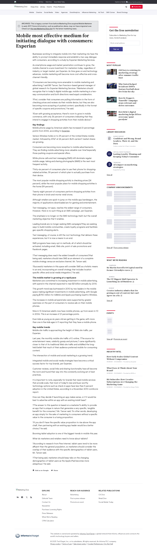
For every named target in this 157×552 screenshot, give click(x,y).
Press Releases (59, 7)
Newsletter (46, 506)
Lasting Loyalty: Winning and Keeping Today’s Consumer (127, 155)
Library (42, 7)
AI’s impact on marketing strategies (125, 165)
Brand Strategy (122, 12)
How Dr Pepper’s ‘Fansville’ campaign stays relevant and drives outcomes (128, 102)
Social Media (48, 12)
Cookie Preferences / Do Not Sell (100, 544)
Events (49, 7)
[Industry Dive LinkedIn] (17, 497)
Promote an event (120, 339)
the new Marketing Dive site (41, 29)
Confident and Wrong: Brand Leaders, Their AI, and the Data (127, 141)
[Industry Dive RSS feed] (31, 497)
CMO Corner (110, 12)
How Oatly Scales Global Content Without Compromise (122, 357)
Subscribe (137, 7)
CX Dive (41, 2)
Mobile (31, 12)
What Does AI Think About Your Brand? (122, 369)
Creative (39, 12)
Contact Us (46, 502)
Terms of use (67, 544)
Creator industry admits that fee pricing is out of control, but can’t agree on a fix (123, 293)
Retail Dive (49, 2)
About (44, 495)
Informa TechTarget (87, 534)
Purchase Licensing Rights (52, 509)
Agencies (64, 12)
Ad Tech (101, 12)
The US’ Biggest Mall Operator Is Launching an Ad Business (122, 280)
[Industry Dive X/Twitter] (26, 497)
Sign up (116, 49)
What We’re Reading (49, 517)
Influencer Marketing (89, 12)
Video (57, 12)
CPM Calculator (48, 521)
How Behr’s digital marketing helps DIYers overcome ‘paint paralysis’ (130, 116)
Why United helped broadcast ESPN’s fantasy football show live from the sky (129, 88)
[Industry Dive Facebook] (22, 497)
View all (109, 175)
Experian (66, 131)
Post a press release (121, 248)
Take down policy (79, 544)
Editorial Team (47, 498)
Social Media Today (59, 2)
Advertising (74, 495)
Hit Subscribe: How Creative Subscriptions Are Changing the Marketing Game (122, 382)
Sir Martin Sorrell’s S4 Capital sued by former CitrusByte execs (125, 268)
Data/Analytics (75, 12)
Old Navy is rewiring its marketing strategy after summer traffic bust (129, 74)
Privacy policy (55, 544)
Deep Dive (34, 7)
